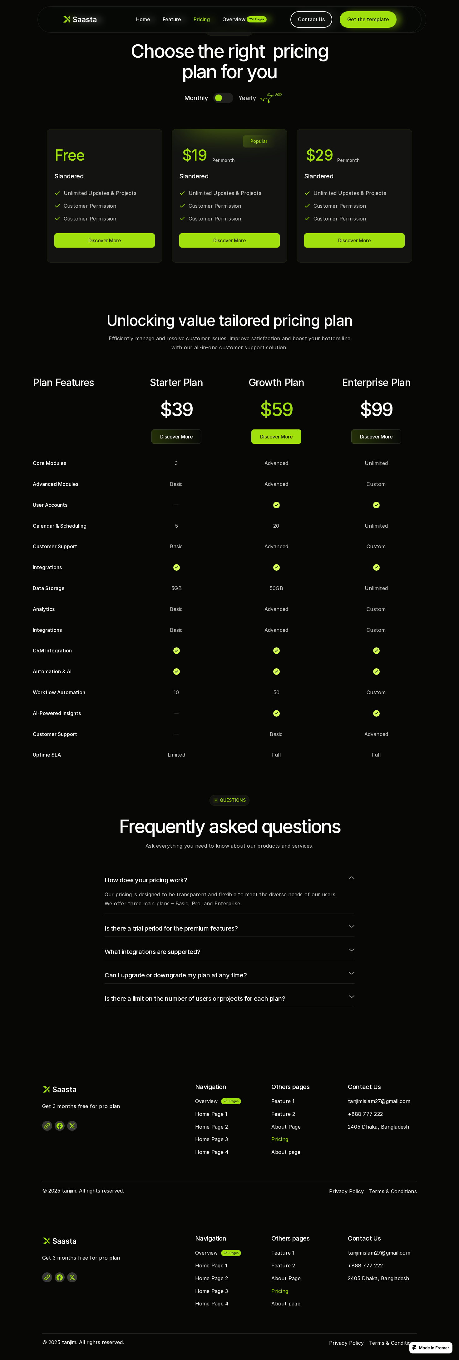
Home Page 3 (211, 1139)
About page (285, 1152)
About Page (285, 1127)
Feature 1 (282, 1101)
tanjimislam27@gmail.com (379, 1101)
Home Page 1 (211, 1114)
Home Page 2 (211, 1127)
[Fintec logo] (67, 1089)
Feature (172, 19)
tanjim (69, 1191)
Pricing (202, 19)
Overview (233, 19)
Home (143, 19)
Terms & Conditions (393, 1191)
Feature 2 (283, 1114)
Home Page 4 (212, 1152)
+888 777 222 (365, 1114)
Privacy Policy (346, 1191)
